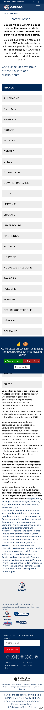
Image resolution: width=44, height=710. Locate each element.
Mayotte (9, 246)
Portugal (10, 299)
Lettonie (10, 204)
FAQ (40, 685)
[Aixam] (7, 8)
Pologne (10, 289)
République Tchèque (18, 310)
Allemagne (11, 98)
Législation (37, 687)
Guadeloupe (12, 172)
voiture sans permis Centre (27, 525)
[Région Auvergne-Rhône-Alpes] (22, 682)
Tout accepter (14, 361)
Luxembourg (12, 225)
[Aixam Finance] (21, 622)
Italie (7, 193)
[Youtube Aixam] (17, 657)
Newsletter (6, 685)
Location (8, 663)
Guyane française (16, 183)
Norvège (10, 257)
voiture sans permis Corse (27, 531)
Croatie (9, 130)
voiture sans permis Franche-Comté (20, 534)
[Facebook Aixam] (8, 657)
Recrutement (27, 665)
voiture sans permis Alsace (15, 510)
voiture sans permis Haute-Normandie (21, 536)
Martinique (11, 236)
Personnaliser (22, 367)
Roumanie (10, 331)
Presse (5, 687)
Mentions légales (29, 685)
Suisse (8, 384)
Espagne (9, 140)
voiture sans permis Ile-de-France (19, 539)
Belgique (10, 119)
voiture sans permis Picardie (26, 560)
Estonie (9, 151)
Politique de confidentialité (20, 687)
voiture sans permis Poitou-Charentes (22, 563)
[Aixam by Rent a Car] (7, 622)
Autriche (10, 109)
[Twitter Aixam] (13, 657)
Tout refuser (32, 361)
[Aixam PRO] (7, 614)
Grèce (8, 162)
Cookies (22, 689)
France (9, 87)
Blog (6, 668)
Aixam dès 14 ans (11, 665)
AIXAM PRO (27, 663)
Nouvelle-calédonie (18, 267)
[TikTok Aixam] (26, 657)
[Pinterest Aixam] (36, 657)
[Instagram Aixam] (22, 657)
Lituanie (9, 214)
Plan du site (16, 685)
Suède (8, 373)
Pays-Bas (10, 278)
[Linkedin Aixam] (31, 657)
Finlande (16, 504)
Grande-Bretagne (20, 501)
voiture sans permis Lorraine (27, 548)
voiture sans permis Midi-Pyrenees (20, 551)
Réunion (9, 320)
